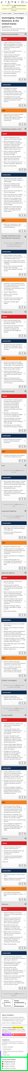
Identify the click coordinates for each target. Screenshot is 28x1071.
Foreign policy (7, 312)
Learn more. (19, 1020)
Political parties (7, 1049)
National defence (8, 573)
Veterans (5, 904)
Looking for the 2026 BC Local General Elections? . (14, 9)
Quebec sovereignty (9, 680)
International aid (8, 391)
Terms (8, 1023)
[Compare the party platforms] (8, 2)
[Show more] (25, 46)
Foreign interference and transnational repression (11, 237)
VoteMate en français (16, 1023)
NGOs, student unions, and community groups (13, 1052)
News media (6, 1055)
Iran (3, 465)
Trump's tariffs (7, 715)
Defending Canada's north (11, 129)
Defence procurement (10, 34)
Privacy (4, 1023)
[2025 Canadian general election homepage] (1, 2)
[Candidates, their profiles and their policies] (15, 2)
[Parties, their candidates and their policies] (12, 2)
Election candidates (8, 1047)
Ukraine (5, 838)
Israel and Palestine (9, 511)
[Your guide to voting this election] (5, 2)
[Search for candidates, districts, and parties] (18, 2)
